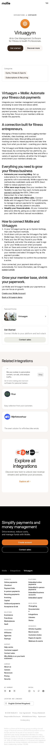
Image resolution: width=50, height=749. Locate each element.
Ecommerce (8, 615)
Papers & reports (34, 638)
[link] (18, 452)
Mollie (4, 570)
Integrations (15, 570)
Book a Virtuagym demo (12, 297)
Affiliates (7, 633)
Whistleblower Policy (29, 716)
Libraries (31, 617)
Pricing (6, 676)
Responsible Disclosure (12, 716)
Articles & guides (34, 629)
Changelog (32, 606)
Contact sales (9, 653)
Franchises (8, 618)
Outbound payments (12, 603)
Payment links (9, 588)
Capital (7, 600)
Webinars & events (35, 641)
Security (7, 679)
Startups (7, 639)
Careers (7, 670)
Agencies (7, 636)
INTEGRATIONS (19, 15)
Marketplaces (9, 621)
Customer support (11, 650)
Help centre (8, 647)
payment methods (12, 192)
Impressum (42, 716)
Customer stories (35, 635)
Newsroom (8, 673)
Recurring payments (11, 594)
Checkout (8, 585)
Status (31, 620)
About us (7, 667)
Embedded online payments (35, 583)
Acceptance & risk (11, 607)
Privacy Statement (38, 713)
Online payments (10, 582)
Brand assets (33, 632)
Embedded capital (35, 598)
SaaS (6, 624)
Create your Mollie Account (14, 293)
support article (8, 269)
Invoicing (7, 597)
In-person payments (12, 591)
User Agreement (25, 713)
